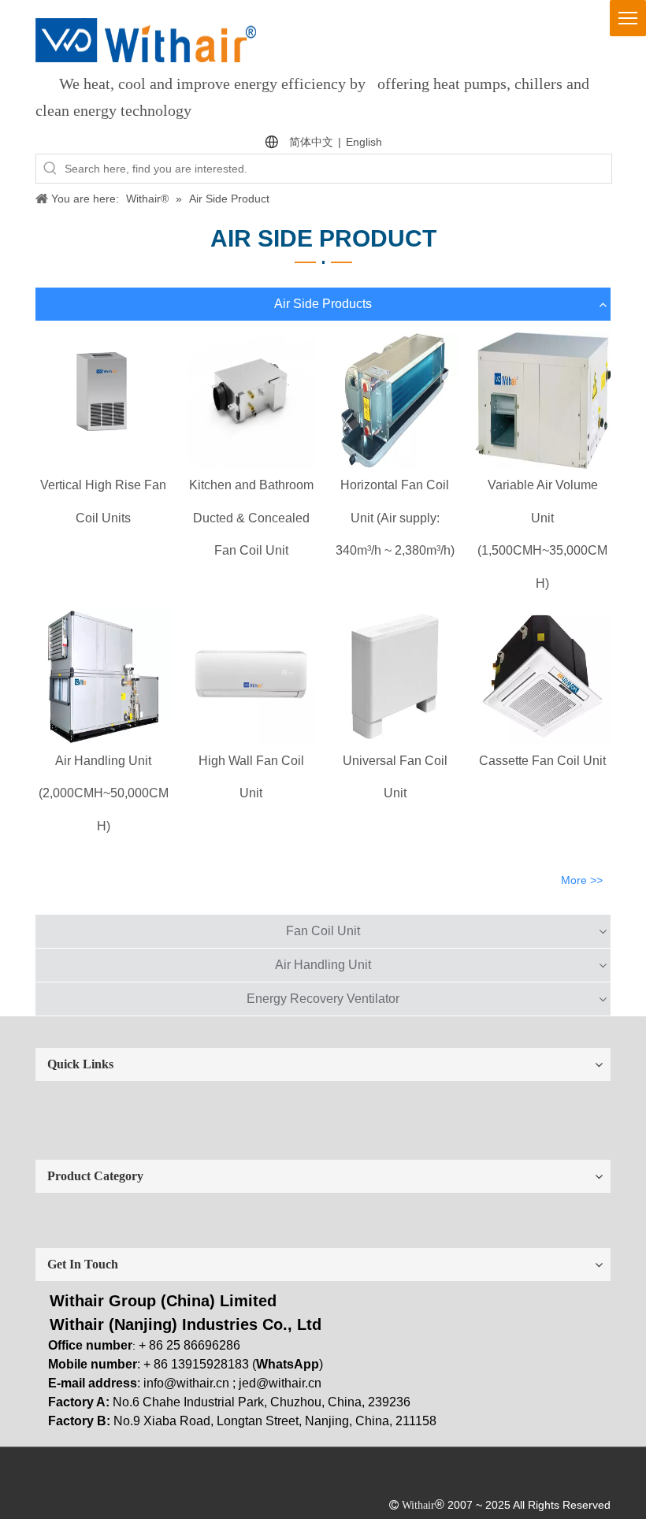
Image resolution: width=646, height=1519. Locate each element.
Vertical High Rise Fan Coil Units (103, 501)
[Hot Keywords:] (50, 168)
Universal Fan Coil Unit (395, 777)
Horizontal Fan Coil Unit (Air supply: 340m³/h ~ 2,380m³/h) (395, 517)
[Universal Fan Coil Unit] (395, 676)
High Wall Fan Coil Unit (251, 777)
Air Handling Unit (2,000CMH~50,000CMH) (104, 793)
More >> (582, 880)
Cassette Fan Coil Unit (542, 760)
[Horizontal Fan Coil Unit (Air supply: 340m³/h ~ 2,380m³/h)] (395, 400)
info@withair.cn (186, 1383)
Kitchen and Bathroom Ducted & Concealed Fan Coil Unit (251, 517)
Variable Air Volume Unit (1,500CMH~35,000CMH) (542, 534)
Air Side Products (323, 303)
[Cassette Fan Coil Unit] (543, 676)
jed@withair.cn (280, 1383)
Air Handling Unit (323, 964)
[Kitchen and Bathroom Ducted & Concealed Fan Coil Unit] (251, 400)
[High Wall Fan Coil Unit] (251, 676)
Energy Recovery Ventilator (323, 998)
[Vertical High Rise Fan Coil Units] (103, 400)
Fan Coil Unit (323, 931)
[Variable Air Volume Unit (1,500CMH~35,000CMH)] (543, 400)
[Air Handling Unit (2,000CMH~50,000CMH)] (103, 676)
